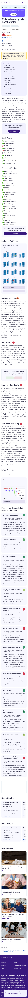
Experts (3, 971)
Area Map (6, 86)
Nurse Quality (7, 74)
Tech (2, 968)
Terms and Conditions (20, 965)
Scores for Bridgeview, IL (10, 84)
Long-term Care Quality (9, 76)
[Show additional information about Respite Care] (15, 160)
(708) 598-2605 (6, 47)
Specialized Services (9, 67)
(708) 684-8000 (6, 816)
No (19, 377)
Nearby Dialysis (7, 91)
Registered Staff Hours (9, 69)
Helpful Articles (7, 93)
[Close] (25, 993)
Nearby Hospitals (8, 88)
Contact (3, 962)
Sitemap (16, 971)
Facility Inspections (8, 71)
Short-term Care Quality (9, 78)
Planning (16, 962)
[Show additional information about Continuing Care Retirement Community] (10, 146)
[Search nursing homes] (23, 2)
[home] (6, 2)
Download (13, 14)
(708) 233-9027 (6, 839)
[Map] (14, 787)
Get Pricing (13, 131)
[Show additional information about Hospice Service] (13, 158)
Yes (10, 377)
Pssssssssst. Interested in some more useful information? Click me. (15, 993)
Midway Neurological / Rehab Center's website (15, 41)
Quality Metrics (7, 82)
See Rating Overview (7, 37)
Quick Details (7, 65)
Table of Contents (7, 63)
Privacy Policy (18, 968)
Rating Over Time (8, 80)
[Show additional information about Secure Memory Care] (16, 155)
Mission (3, 965)
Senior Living (8, 7)
